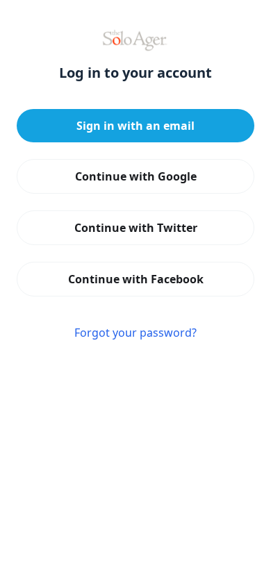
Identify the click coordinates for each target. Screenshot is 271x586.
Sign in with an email (135, 125)
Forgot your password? (135, 332)
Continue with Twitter (135, 227)
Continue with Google (136, 176)
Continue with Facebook (136, 279)
